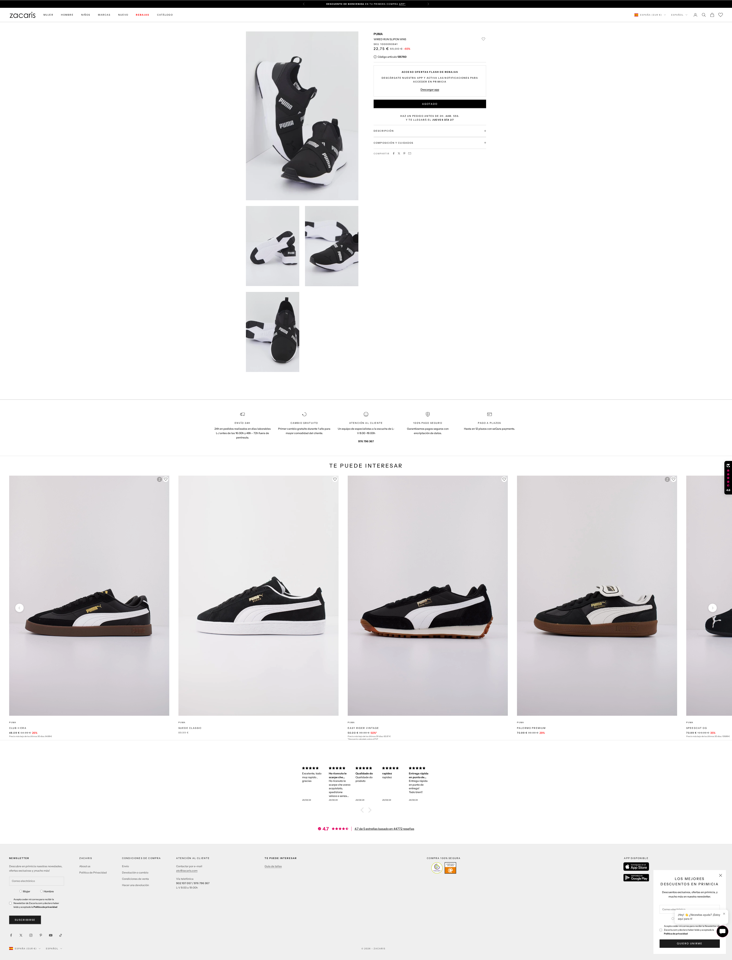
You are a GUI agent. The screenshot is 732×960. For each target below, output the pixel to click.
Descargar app (430, 89)
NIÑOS (85, 14)
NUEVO (123, 14)
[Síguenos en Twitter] (21, 935)
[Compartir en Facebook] (393, 153)
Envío (125, 866)
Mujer (26, 891)
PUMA (378, 34)
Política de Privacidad (93, 872)
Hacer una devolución (135, 885)
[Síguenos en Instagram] (31, 935)
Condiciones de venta (135, 879)
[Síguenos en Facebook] (11, 935)
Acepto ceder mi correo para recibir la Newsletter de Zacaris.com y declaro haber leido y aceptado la (692, 930)
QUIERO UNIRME (689, 943)
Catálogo (165, 14)
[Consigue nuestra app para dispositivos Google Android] (636, 877)
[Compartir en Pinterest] (404, 153)
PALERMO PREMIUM (531, 728)
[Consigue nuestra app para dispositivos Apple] (636, 866)
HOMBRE (67, 14)
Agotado (429, 103)
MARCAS (104, 14)
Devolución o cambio (135, 872)
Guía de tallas (273, 866)
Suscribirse (25, 919)
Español (677, 15)
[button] (363, 810)
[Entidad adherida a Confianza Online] (443, 868)
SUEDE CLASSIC (190, 728)
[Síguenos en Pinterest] (41, 935)
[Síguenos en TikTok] (61, 935)
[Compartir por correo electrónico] (409, 153)
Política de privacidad (676, 933)
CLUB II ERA (17, 728)
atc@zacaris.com (186, 870)
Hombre (49, 891)
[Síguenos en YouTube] (51, 935)
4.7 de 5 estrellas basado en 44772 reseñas (384, 829)
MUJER (48, 14)
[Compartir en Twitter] (399, 153)
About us (84, 866)
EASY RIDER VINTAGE (363, 728)
